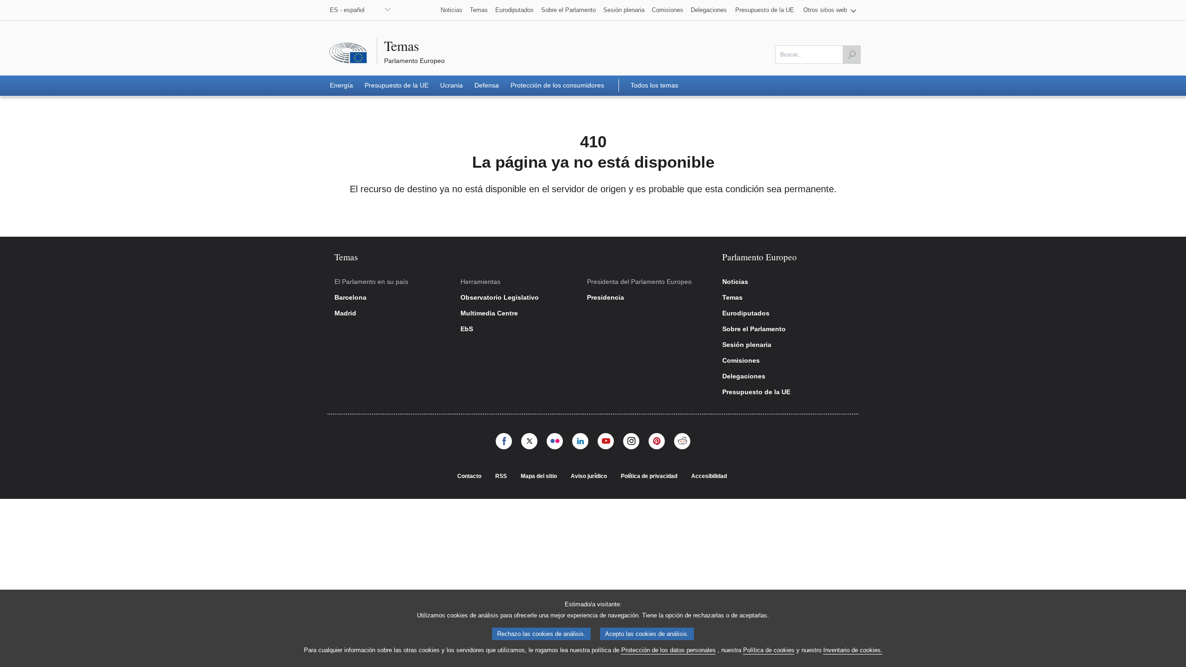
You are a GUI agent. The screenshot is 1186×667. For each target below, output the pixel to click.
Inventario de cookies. (853, 650)
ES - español (347, 9)
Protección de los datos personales (668, 650)
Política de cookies (769, 650)
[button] (830, 10)
